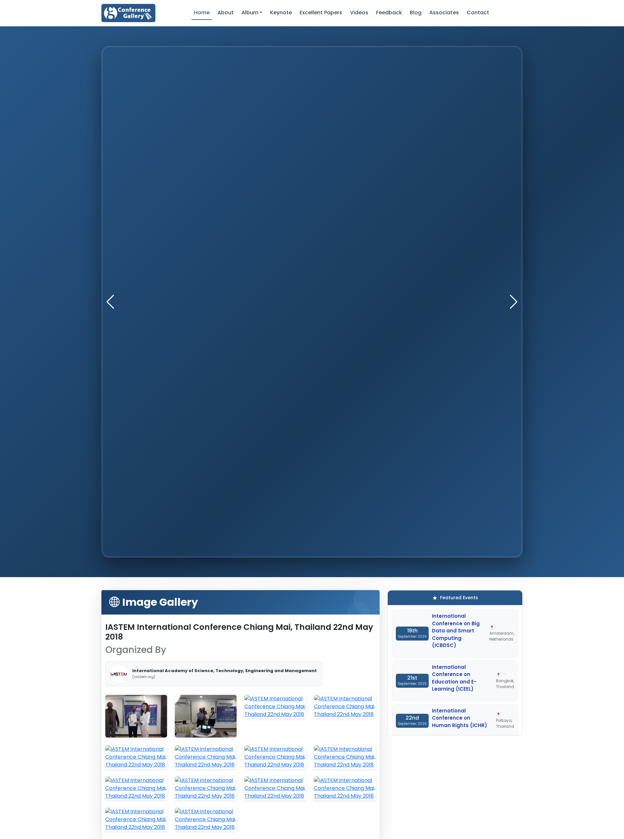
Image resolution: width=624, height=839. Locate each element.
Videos (359, 12)
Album (249, 12)
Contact (478, 12)
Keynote (281, 12)
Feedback (389, 12)
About (225, 12)
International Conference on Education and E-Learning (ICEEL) (454, 678)
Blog (416, 12)
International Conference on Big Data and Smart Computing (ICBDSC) (456, 631)
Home (202, 12)
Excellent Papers (321, 12)
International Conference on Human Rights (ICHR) (459, 718)
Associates (444, 12)
